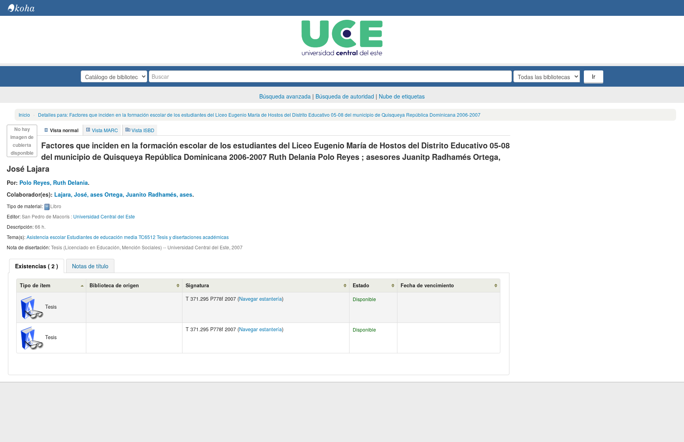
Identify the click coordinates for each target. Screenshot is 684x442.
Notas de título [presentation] (90, 266)
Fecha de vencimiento (427, 285)
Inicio (24, 114)
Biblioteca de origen (114, 285)
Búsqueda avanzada (285, 96)
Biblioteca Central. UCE (28, 8)
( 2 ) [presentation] (36, 266)
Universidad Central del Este (104, 216)
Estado (361, 285)
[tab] (36, 266)
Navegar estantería (260, 298)
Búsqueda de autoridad (344, 96)
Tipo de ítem (35, 285)
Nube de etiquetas (402, 96)
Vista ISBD (142, 130)
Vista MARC (105, 130)
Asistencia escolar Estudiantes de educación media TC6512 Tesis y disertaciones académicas (128, 236)
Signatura (197, 285)
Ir (593, 76)
